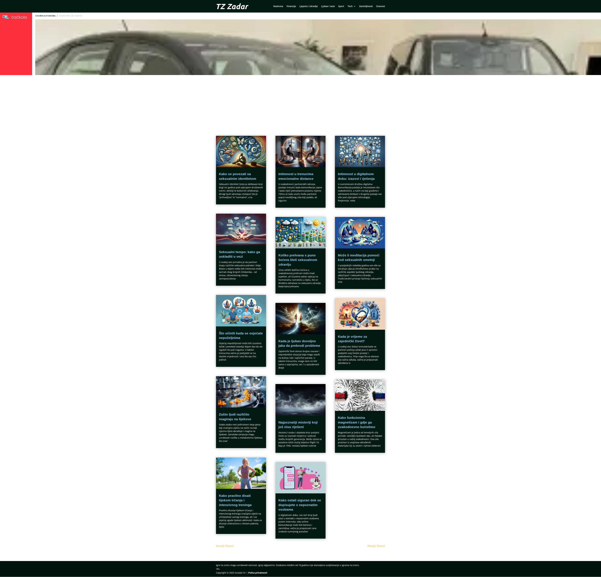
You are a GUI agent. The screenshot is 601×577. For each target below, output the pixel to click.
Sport (341, 6)
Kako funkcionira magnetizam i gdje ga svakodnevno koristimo (356, 422)
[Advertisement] (300, 100)
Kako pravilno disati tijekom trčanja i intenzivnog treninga (235, 500)
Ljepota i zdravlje (308, 6)
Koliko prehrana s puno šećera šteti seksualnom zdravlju (297, 259)
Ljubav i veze (328, 6)
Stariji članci (225, 546)
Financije (291, 6)
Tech (350, 6)
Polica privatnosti (257, 572)
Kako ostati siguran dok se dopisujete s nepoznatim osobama (299, 504)
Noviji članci (376, 546)
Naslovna (278, 6)
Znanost (380, 6)
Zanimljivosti (366, 6)
